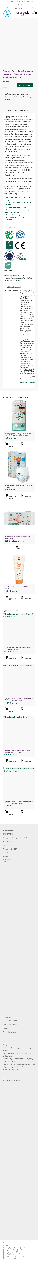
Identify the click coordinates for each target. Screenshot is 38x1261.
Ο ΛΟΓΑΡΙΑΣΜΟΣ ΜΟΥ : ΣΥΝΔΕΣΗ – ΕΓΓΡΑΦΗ (17, 1)
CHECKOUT (19, 4)
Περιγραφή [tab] (8, 110)
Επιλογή (20, 548)
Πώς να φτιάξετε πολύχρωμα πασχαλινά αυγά (19, 1064)
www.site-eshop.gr (8, 1245)
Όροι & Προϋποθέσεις (10, 1021)
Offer (24, 97)
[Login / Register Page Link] (26, 14)
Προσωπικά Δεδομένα (10, 1024)
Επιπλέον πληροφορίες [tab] (22, 110)
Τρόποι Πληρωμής (9, 1032)
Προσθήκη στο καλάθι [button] (12, 445)
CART (32, 1)
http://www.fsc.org (26, 357)
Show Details (27, 445)
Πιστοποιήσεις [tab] (9, 227)
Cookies (5, 1028)
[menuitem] (17, 1)
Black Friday (17, 97)
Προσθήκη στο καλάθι (25, 85)
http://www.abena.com (27, 383)
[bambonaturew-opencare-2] (16, 14)
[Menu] (33, 13)
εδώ (19, 280)
